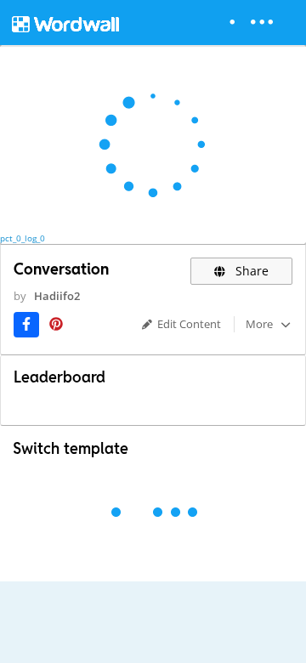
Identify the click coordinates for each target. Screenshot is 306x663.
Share (250, 271)
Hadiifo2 (57, 295)
